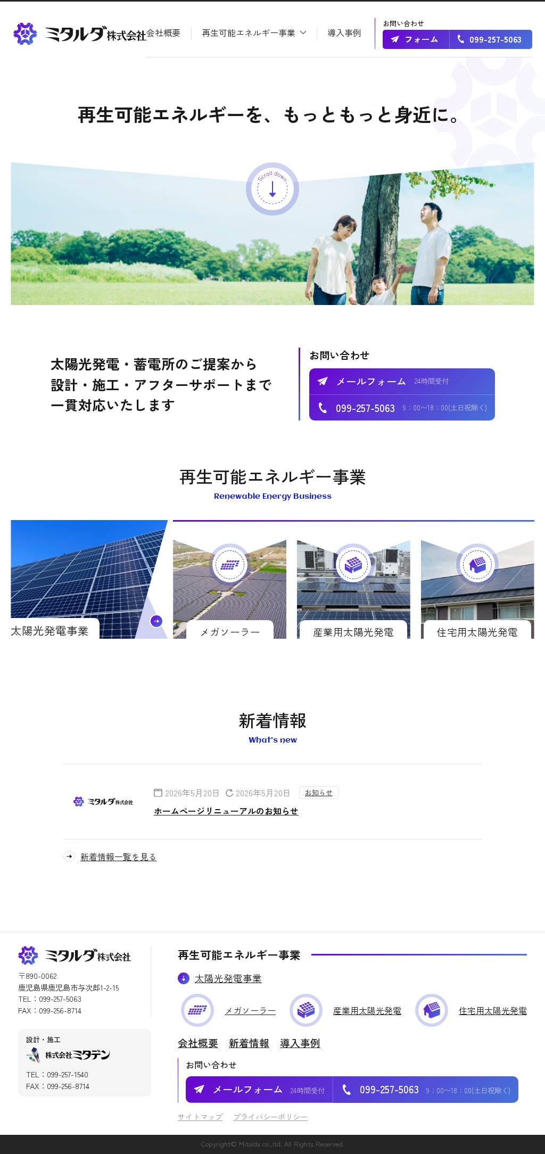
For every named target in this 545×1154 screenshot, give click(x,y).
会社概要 (198, 1042)
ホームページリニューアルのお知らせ (226, 810)
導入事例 (300, 1042)
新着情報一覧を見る (118, 856)
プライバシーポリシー (270, 1116)
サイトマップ (200, 1116)
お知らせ (319, 792)
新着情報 (249, 1042)
